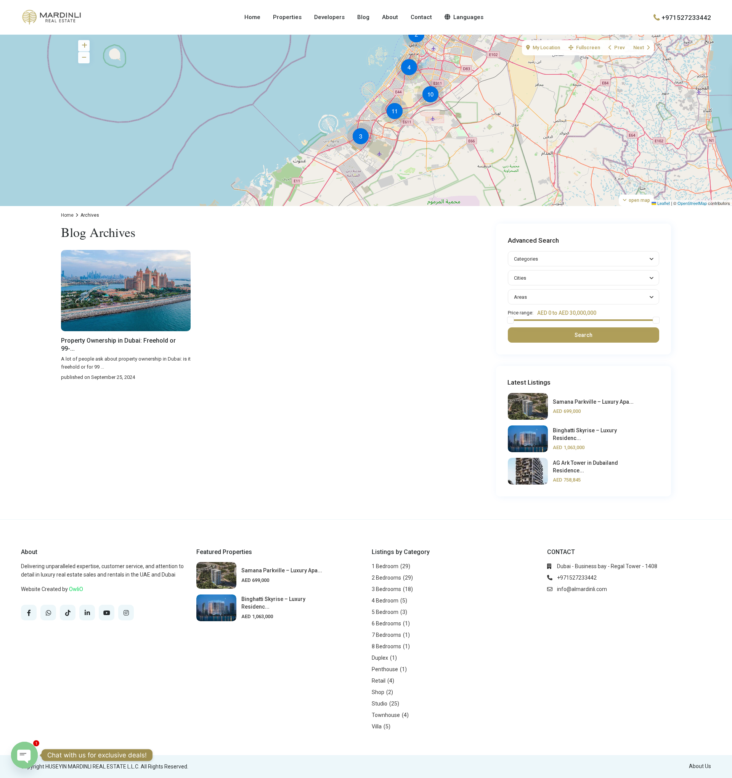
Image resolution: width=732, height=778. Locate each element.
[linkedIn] (87, 612)
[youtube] (106, 612)
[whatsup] (48, 612)
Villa (377, 726)
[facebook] (29, 612)
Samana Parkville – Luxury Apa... (593, 402)
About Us (700, 766)
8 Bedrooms (386, 646)
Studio (379, 704)
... (102, 367)
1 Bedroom (385, 566)
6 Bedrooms (386, 623)
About (390, 17)
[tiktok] (67, 612)
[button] (418, 35)
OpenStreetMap (692, 203)
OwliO (76, 589)
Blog (363, 17)
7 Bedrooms (386, 635)
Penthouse (385, 669)
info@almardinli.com (582, 589)
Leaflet (663, 203)
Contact (421, 17)
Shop (378, 692)
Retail (378, 681)
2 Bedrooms (386, 578)
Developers (329, 17)
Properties (287, 17)
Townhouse (386, 715)
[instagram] (126, 612)
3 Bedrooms (386, 589)
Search (583, 335)
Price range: (520, 313)
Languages (468, 17)
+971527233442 (686, 17)
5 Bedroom (385, 612)
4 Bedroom (385, 601)
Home (252, 17)
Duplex (380, 658)
